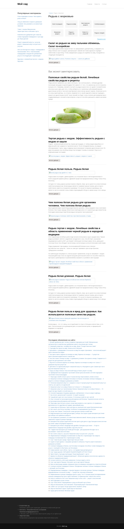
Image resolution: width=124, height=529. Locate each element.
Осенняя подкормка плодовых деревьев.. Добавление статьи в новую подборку (75, 393)
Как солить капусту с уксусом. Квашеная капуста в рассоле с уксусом (71, 434)
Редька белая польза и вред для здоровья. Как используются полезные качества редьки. (75, 313)
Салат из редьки (57, 24)
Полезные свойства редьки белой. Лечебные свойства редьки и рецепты (73, 79)
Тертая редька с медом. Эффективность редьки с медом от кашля (76, 140)
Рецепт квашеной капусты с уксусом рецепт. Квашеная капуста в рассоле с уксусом (29, 44)
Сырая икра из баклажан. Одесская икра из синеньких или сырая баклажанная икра (76, 407)
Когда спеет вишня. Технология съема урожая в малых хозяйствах (71, 411)
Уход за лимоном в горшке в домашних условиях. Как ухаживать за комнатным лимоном (30, 24)
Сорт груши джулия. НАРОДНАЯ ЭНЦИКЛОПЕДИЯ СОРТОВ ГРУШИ (71, 452)
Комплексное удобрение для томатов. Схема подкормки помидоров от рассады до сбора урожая (30, 37)
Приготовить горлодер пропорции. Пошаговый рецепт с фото (69, 454)
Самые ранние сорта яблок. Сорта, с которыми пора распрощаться (71, 450)
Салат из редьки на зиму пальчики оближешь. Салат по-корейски (74, 44)
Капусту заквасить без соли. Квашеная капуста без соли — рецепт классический (75, 478)
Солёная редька (99, 24)
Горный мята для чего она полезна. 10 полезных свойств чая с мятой (72, 397)
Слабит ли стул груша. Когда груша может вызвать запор (68, 486)
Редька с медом (99, 33)
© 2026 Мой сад (24, 505)
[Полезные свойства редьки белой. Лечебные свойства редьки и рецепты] (77, 115)
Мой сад (23, 4)
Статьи (104, 4)
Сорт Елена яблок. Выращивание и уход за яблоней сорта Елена (70, 482)
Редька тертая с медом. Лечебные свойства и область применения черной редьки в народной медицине (75, 231)
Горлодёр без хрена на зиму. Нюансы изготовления (66, 348)
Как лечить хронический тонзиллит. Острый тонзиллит (67, 395)
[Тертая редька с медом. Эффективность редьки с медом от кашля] (77, 156)
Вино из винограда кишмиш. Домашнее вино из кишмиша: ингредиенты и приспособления (78, 464)
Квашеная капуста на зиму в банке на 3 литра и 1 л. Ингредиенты (70, 387)
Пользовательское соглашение (36, 509)
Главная (89, 4)
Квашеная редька (57, 33)
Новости (97, 4)
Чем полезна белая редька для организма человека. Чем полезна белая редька (72, 204)
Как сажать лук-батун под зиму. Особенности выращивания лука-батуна (73, 409)
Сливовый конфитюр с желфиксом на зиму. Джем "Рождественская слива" (73, 346)
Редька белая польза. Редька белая (68, 169)
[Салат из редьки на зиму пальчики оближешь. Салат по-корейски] (77, 58)
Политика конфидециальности (29, 512)
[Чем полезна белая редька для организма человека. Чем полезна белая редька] (77, 216)
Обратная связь (25, 516)
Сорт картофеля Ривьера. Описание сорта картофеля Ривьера (70, 462)
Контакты (23, 509)
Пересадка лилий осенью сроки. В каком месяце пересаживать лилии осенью (74, 377)
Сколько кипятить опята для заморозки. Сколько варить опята (70, 460)
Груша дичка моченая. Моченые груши (62, 490)
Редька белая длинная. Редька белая (69, 276)
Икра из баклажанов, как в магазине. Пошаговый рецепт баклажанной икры (74, 484)
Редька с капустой (71, 33)
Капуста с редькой (85, 33)
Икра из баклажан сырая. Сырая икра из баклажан (66, 488)
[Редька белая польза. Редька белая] (77, 172)
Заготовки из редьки (85, 24)
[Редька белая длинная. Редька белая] (77, 280)
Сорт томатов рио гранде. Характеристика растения (66, 440)
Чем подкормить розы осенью (59, 480)
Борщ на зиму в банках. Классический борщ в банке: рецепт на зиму (71, 371)
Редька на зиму (71, 24)
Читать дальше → (54, 62)
